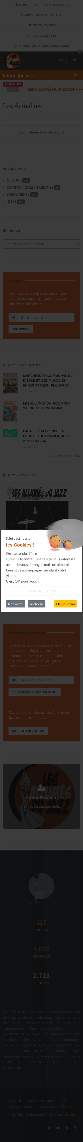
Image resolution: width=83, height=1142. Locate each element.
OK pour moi (65, 604)
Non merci (15, 604)
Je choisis (36, 604)
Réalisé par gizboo (41, 591)
